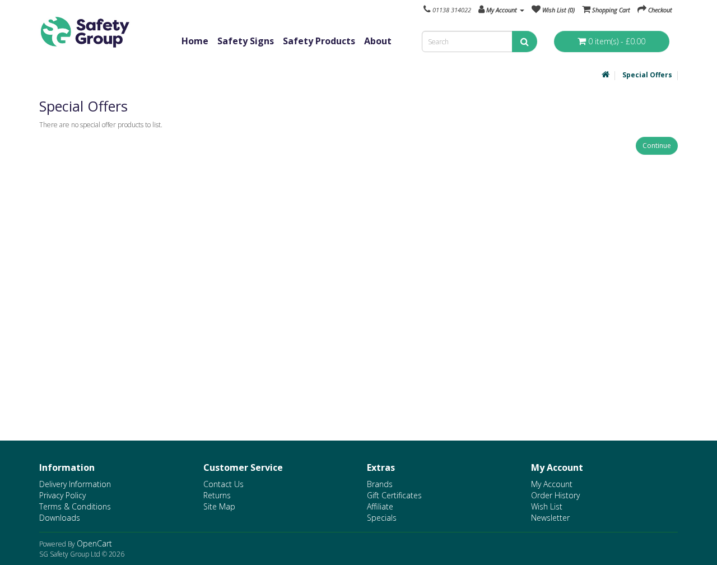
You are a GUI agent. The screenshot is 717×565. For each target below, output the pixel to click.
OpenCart (94, 543)
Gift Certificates (394, 495)
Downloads (59, 517)
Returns (217, 495)
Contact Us (223, 484)
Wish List (546, 506)
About (378, 41)
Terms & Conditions (75, 506)
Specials (382, 517)
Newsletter (550, 517)
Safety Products (319, 41)
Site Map (219, 506)
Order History (555, 495)
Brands (380, 484)
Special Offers (647, 75)
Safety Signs (245, 41)
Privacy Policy (62, 495)
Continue (656, 145)
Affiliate (380, 506)
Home (194, 41)
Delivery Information (75, 484)
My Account (551, 484)
